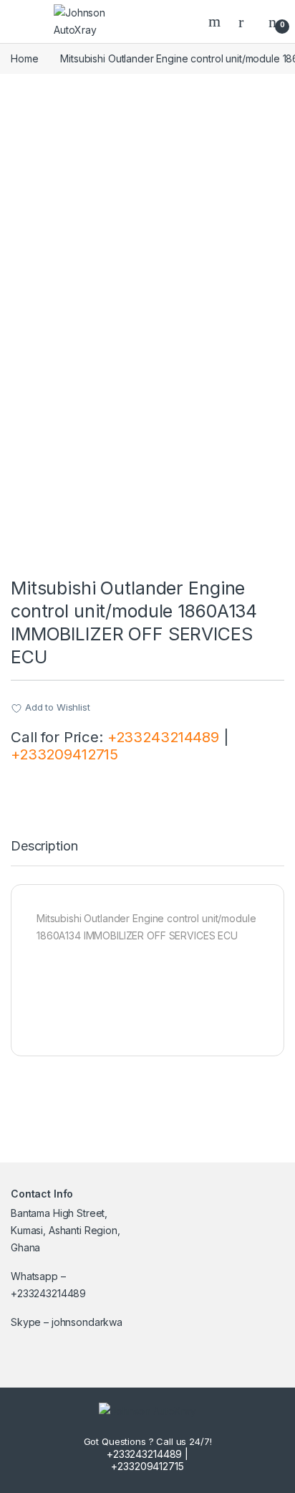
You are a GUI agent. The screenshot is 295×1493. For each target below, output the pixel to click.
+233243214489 (163, 737)
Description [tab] (44, 846)
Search (216, 21)
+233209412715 (64, 754)
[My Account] (246, 21)
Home (24, 58)
